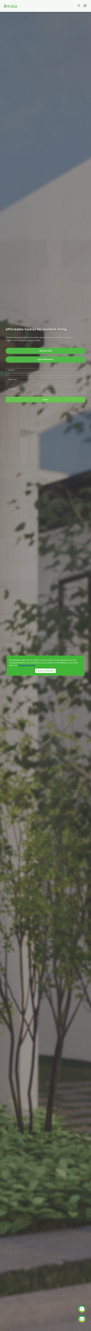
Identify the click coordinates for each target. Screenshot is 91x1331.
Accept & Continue (45, 671)
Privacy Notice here (27, 665)
